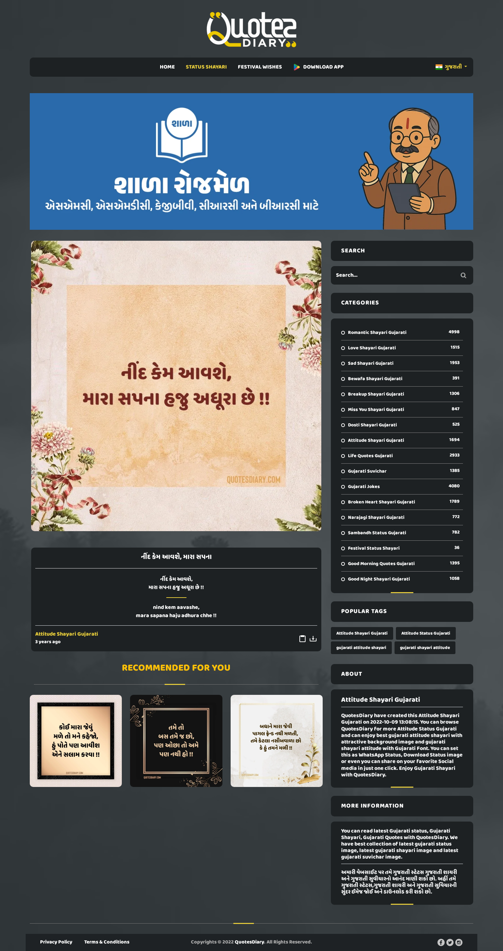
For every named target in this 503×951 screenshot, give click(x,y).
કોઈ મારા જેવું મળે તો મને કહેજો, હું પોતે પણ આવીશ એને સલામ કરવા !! (76, 740)
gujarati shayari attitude (425, 647)
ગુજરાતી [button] (453, 67)
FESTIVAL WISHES (260, 67)
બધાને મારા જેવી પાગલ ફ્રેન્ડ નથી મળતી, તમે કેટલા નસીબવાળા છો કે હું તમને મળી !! (277, 740)
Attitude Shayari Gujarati (66, 634)
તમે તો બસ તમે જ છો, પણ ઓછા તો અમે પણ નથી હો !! (176, 740)
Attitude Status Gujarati (425, 633)
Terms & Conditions (106, 942)
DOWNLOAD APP (323, 67)
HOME (167, 67)
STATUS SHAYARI (206, 67)
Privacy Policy (56, 942)
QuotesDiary (249, 942)
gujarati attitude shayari (361, 647)
